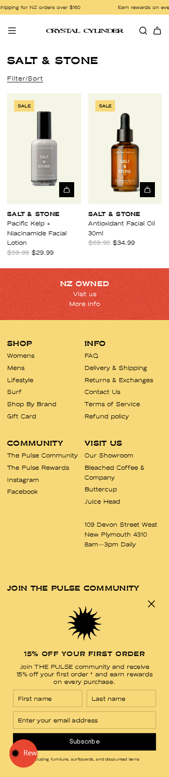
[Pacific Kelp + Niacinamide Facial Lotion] (44, 148)
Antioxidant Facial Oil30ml (121, 228)
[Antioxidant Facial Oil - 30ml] (125, 148)
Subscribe (84, 742)
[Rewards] (23, 753)
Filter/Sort (25, 78)
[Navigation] (11, 30)
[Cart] (157, 30)
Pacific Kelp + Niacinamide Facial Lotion (37, 233)
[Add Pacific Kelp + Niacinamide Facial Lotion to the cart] (66, 189)
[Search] (143, 30)
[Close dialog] (151, 603)
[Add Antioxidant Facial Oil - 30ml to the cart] (147, 189)
